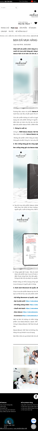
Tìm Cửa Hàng (23, 1)
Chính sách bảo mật (27, 410)
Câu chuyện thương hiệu (6, 404)
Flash (14, 28)
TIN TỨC (11, 31)
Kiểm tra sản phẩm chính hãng (19, 36)
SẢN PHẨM (23, 28)
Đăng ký (27, 23)
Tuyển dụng (3, 406)
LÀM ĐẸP (4, 31)
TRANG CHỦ (5, 28)
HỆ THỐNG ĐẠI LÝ (21, 31)
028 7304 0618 (11, 410)
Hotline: (6, 1)
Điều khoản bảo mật (20, 428)
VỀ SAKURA (32, 28)
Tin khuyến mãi (3, 408)
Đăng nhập (21, 23)
